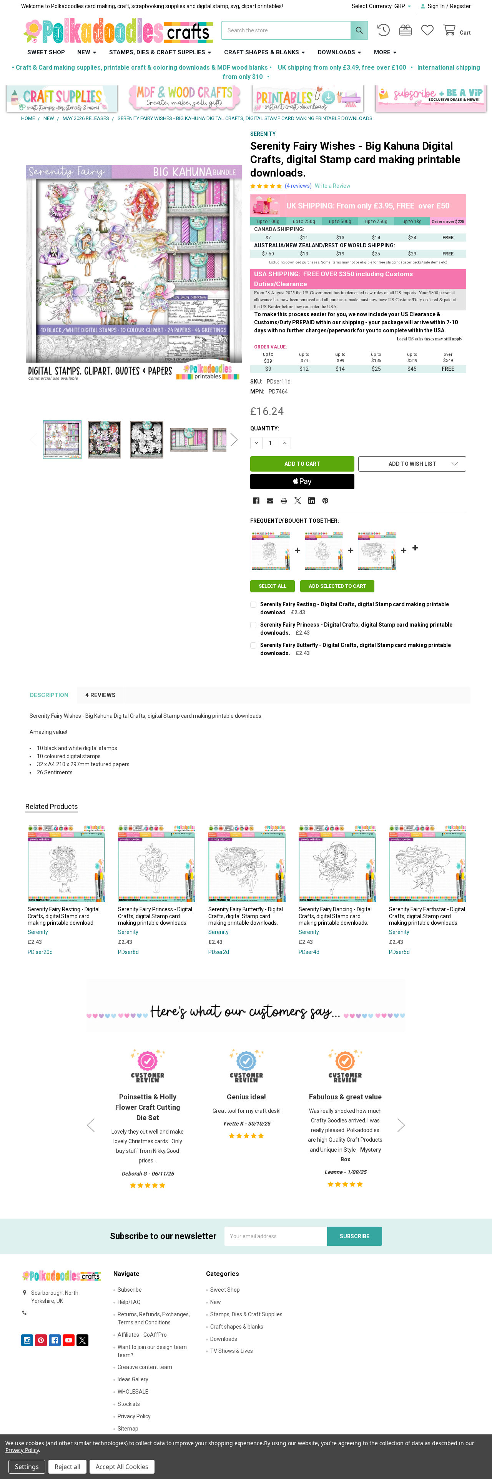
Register (460, 6)
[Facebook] (256, 501)
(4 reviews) (298, 186)
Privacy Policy (134, 1416)
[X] (298, 501)
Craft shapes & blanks (261, 52)
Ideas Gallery (133, 1379)
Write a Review (333, 186)
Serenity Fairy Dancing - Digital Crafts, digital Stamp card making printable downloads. (335, 916)
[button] (61, 99)
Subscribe (130, 1290)
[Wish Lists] (429, 30)
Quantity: (264, 428)
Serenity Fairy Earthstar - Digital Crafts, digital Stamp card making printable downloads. (427, 916)
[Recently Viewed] (385, 30)
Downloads (336, 52)
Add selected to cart (337, 586)
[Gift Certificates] (407, 30)
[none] (134, 273)
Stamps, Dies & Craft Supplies (157, 52)
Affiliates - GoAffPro (142, 1335)
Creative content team (145, 1367)
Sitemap (128, 1429)
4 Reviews (100, 695)
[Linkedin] (311, 501)
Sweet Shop (46, 52)
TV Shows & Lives (231, 1351)
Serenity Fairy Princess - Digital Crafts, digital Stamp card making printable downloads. (155, 916)
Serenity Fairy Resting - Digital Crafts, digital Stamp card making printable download (64, 916)
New (83, 52)
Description (49, 695)
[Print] (284, 501)
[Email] (270, 501)
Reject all (67, 1466)
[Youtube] (69, 1340)
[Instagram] (27, 1340)
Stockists (129, 1404)
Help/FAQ (129, 1302)
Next (234, 439)
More (382, 52)
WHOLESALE (133, 1392)
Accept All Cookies (122, 1466)
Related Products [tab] (51, 806)
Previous (33, 439)
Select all (272, 586)
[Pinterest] (325, 501)
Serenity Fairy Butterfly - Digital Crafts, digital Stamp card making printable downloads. (245, 916)
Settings (27, 1466)
